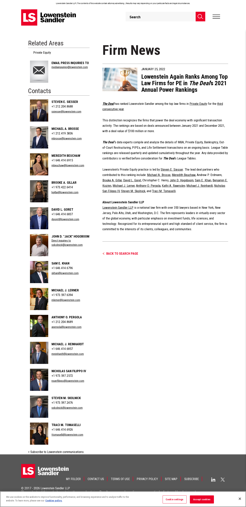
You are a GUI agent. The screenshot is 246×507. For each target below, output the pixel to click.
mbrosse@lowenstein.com (67, 138)
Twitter (223, 479)
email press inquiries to (70, 63)
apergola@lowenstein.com (66, 327)
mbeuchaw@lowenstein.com (68, 165)
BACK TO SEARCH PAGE (122, 253)
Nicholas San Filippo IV (69, 371)
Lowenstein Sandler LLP (117, 207)
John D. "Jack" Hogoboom (70, 236)
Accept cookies (202, 499)
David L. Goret (62, 209)
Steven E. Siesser (65, 102)
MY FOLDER (73, 479)
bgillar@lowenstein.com (65, 192)
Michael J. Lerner (65, 290)
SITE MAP (171, 479)
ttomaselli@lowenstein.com (67, 434)
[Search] (200, 16)
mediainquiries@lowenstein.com (70, 67)
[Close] (240, 498)
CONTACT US (96, 479)
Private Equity (42, 52)
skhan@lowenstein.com (65, 273)
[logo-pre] (48, 17)
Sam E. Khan (60, 263)
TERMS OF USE (120, 479)
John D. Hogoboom (182, 180)
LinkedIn (213, 480)
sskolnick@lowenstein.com (67, 407)
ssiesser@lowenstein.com (66, 111)
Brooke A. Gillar (64, 182)
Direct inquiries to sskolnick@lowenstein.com (67, 242)
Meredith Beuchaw (66, 156)
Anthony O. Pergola (67, 317)
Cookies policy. (53, 500)
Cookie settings (174, 499)
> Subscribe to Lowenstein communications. (56, 452)
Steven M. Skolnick (66, 398)
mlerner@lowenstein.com (66, 300)
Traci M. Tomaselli (66, 425)
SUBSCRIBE (191, 479)
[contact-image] (39, 72)
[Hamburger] (216, 17)
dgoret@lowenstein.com (65, 219)
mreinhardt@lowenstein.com (68, 354)
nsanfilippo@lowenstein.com (68, 381)
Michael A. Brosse (65, 129)
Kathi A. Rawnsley (173, 186)
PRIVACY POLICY (147, 479)
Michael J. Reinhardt (68, 344)
